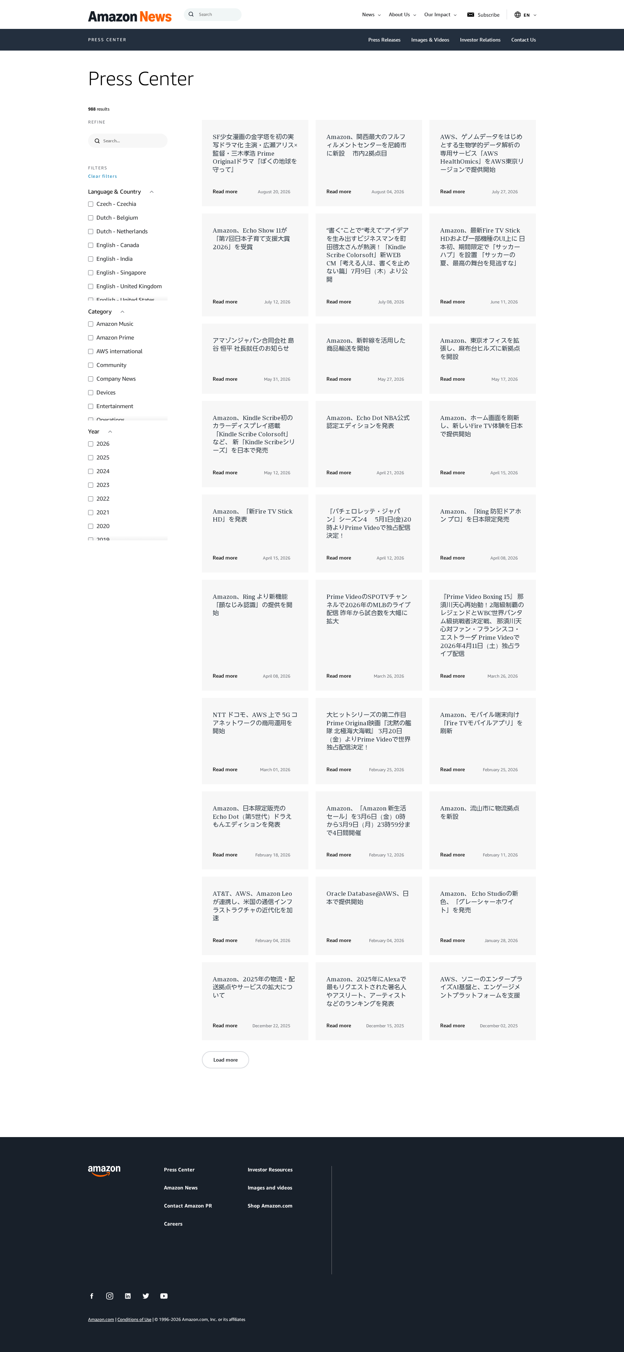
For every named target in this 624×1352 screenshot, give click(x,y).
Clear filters (102, 176)
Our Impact (437, 14)
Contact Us (523, 39)
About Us (399, 14)
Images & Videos (430, 39)
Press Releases (384, 39)
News (368, 14)
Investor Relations (480, 39)
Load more (225, 1060)
